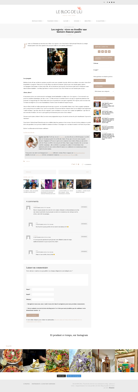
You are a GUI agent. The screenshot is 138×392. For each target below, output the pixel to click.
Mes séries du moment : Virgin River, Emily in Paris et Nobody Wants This (108, 120)
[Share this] (71, 164)
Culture (65, 21)
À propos (26, 383)
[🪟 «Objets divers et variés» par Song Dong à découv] (126, 360)
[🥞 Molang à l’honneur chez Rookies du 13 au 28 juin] (34, 360)
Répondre (84, 206)
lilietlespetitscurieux (79, 153)
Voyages (76, 21)
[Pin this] (79, 164)
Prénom (96, 63)
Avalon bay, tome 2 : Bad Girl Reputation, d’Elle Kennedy (107, 113)
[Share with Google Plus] (76, 164)
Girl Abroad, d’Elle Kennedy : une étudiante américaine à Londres (108, 105)
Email (28, 294)
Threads (73, 155)
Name (28, 289)
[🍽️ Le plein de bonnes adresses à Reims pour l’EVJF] (57, 360)
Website (28, 299)
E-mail (96, 70)
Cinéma (70, 34)
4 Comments (87, 164)
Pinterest (67, 155)
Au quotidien (100, 21)
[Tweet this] (74, 164)
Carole (35, 206)
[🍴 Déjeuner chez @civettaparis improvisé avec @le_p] (11, 360)
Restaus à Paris (37, 21)
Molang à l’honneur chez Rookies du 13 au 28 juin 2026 (108, 128)
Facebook (62, 155)
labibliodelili (39, 155)
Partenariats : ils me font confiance (43, 383)
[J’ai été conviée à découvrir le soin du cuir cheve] (103, 360)
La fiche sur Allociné (28, 132)
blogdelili (50, 153)
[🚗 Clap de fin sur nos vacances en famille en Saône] (80, 360)
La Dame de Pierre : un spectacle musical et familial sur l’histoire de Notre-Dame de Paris (108, 136)
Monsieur (61, 137)
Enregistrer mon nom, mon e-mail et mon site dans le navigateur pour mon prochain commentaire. (56, 304)
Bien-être (88, 21)
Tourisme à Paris (52, 21)
